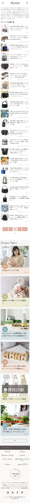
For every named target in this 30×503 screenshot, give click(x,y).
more (15, 441)
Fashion (7, 452)
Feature (7, 464)
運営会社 (3, 488)
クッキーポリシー (7, 486)
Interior (22, 455)
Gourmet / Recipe (7, 455)
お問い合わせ (16, 482)
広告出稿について (24, 482)
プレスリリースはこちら (6, 482)
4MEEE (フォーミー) (11, 488)
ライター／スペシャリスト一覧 (19, 486)
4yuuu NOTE (22, 464)
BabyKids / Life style (22, 460)
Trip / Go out (7, 459)
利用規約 (4, 485)
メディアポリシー (12, 485)
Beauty (22, 452)
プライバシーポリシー (22, 485)
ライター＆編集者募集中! (22, 488)
